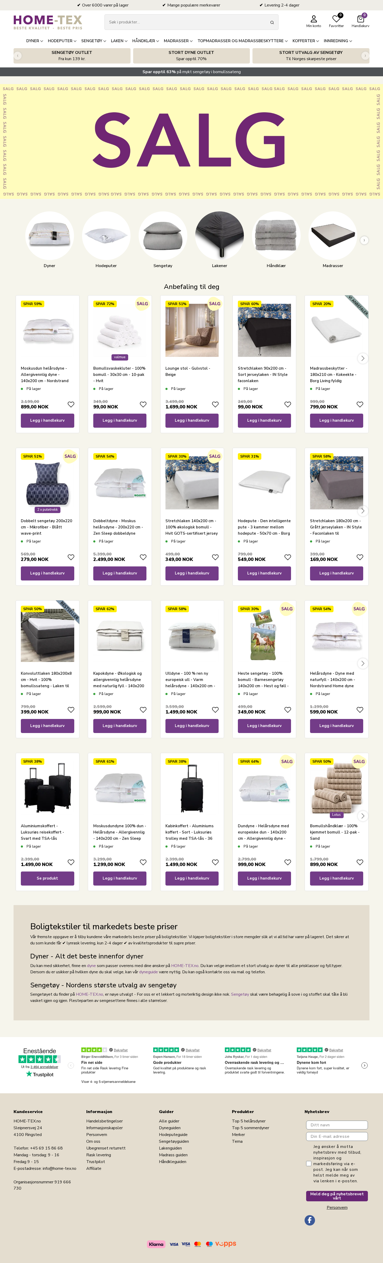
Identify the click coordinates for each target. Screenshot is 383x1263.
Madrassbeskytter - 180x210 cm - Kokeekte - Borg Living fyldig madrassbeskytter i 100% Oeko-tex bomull (334, 381)
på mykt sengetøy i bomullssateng (192, 72)
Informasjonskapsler (104, 1128)
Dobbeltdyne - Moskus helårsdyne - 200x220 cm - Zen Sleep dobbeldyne (118, 527)
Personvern (96, 1135)
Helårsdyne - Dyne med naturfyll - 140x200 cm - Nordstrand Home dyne (332, 680)
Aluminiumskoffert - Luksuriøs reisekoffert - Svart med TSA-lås (42, 832)
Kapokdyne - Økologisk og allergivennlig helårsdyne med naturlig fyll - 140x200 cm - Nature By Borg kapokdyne (118, 686)
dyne (91, 966)
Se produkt (47, 878)
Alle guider (169, 1121)
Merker (238, 1135)
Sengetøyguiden (174, 1141)
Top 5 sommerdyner (250, 1128)
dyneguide (148, 972)
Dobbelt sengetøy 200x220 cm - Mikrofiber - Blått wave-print (46, 527)
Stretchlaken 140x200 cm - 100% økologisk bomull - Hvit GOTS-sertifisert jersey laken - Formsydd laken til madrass (191, 533)
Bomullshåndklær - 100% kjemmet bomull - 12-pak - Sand (335, 832)
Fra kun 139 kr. (72, 56)
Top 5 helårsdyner (248, 1121)
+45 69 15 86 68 (46, 1148)
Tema (237, 1141)
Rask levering (98, 1155)
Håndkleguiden (172, 1162)
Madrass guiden (173, 1155)
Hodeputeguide (173, 1135)
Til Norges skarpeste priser (311, 56)
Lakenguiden (170, 1148)
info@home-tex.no (59, 1168)
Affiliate (93, 1168)
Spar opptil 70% (191, 56)
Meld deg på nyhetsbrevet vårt (337, 1196)
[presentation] (18, 56)
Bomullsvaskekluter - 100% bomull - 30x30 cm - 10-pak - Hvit (119, 374)
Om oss (93, 1141)
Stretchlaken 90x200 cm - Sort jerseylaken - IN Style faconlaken (263, 374)
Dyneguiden (170, 1128)
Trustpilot (95, 1162)
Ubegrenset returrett (106, 1148)
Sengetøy (240, 994)
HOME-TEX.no (185, 966)
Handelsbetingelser (104, 1121)
